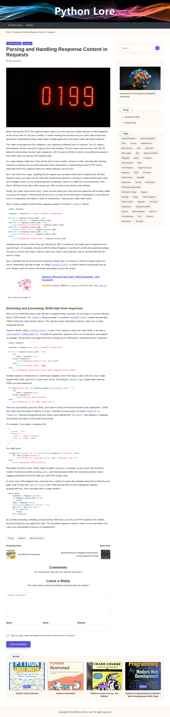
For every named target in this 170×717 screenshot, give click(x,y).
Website (81, 623)
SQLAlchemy (126, 207)
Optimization (126, 182)
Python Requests (149, 197)
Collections (149, 148)
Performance (150, 182)
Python (135, 197)
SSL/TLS (152, 212)
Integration (125, 173)
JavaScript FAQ (132, 117)
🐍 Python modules (15, 25)
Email (46, 623)
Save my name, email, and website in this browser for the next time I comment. (43, 635)
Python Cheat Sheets (27, 693)
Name (9, 623)
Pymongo (125, 197)
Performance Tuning (129, 192)
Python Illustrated (65, 693)
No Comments (15, 61)
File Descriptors (127, 163)
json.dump (146, 173)
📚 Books (29, 25)
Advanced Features (129, 139)
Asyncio (133, 143)
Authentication (146, 143)
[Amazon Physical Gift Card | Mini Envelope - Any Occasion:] (24, 285)
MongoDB (140, 178)
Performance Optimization (131, 187)
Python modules (13, 43)
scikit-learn (153, 202)
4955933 (55, 285)
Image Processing (144, 168)
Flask (140, 163)
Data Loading (126, 153)
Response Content (36, 538)
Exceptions (148, 158)
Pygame (144, 192)
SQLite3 (124, 212)
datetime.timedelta (150, 153)
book (139, 148)
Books (26, 687)
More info (102, 286)
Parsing (11, 538)
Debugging (125, 158)
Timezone (149, 216)
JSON (136, 173)
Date (137, 153)
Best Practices (127, 148)
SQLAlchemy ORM (143, 207)
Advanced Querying (147, 139)
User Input (139, 221)
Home (8, 32)
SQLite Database (138, 212)
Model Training (127, 178)
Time (139, 216)
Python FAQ (130, 123)
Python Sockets (127, 202)
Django (136, 158)
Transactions (126, 221)
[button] (157, 48)
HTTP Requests (127, 168)
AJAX (124, 143)
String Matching (127, 216)
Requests (27, 43)
